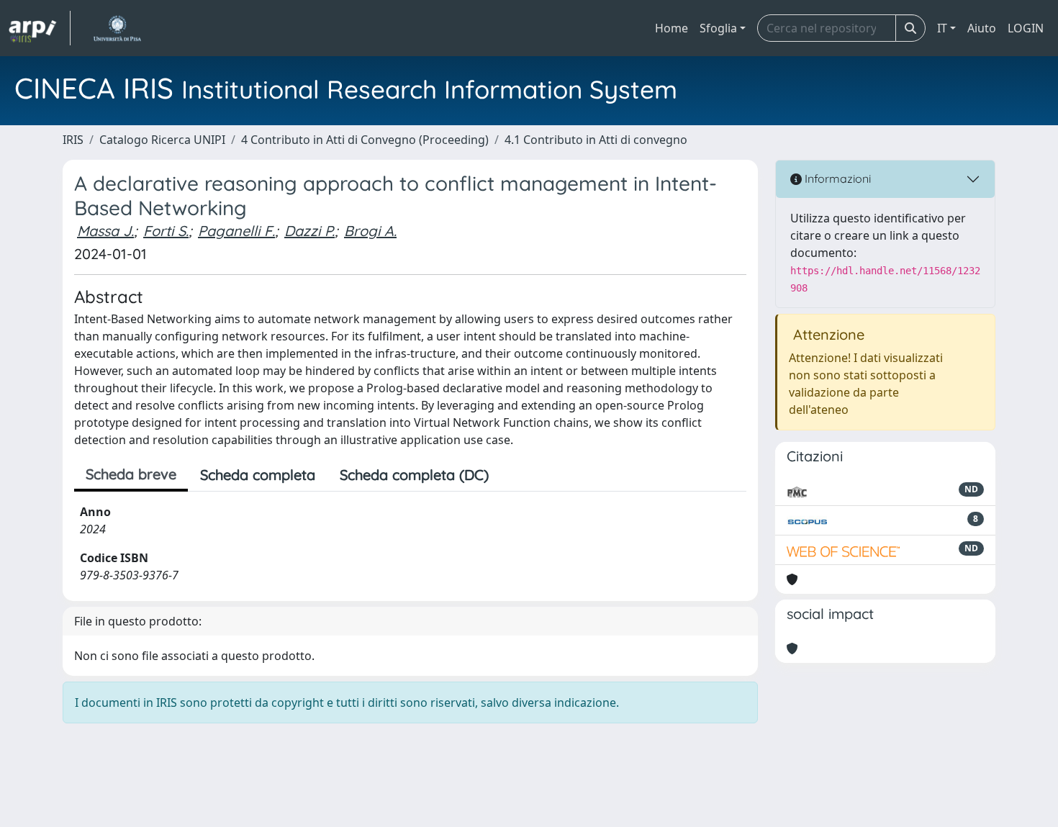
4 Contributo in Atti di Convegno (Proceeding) (365, 140)
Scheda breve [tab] (131, 474)
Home (671, 28)
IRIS (73, 140)
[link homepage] (40, 28)
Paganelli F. (236, 231)
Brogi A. (370, 231)
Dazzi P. (309, 231)
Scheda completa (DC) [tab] (414, 475)
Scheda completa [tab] (257, 475)
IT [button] (942, 28)
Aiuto (981, 28)
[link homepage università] (117, 28)
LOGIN (1026, 28)
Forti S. (166, 231)
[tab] (513, 475)
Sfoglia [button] (718, 28)
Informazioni (836, 178)
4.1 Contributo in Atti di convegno (596, 140)
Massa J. (105, 231)
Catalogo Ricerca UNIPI (162, 140)
